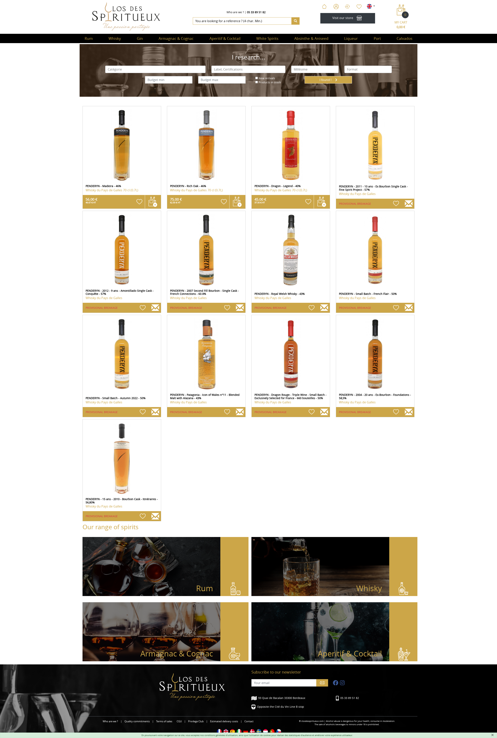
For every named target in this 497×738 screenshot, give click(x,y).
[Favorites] (358, 6)
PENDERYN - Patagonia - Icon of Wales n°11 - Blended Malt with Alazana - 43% (205, 396)
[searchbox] (155, 69)
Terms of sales (164, 721)
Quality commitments (137, 721)
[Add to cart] (153, 202)
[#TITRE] (219, 731)
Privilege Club (196, 721)
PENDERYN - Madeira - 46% (103, 186)
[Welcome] (324, 7)
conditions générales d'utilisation (221, 735)
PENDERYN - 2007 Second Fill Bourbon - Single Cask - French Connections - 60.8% (204, 292)
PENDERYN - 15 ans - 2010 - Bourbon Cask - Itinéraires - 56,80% (122, 500)
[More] (122, 145)
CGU (179, 721)
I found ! (326, 80)
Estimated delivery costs (224, 721)
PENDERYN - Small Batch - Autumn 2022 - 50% (116, 398)
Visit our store (342, 18)
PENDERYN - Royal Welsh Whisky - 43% (280, 294)
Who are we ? (235, 12)
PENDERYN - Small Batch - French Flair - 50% (368, 294)
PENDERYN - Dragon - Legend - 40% (278, 186)
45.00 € (260, 200)
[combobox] (155, 69)
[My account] (336, 6)
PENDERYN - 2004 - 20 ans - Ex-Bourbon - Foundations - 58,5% (375, 396)
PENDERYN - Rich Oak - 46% (188, 186)
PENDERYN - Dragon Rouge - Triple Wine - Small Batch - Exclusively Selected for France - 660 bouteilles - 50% (291, 396)
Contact (249, 721)
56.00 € (91, 200)
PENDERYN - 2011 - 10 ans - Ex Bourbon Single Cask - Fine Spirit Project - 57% (373, 187)
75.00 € (176, 200)
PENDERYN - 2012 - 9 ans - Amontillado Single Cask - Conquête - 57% (120, 292)
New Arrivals (267, 78)
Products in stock (270, 82)
